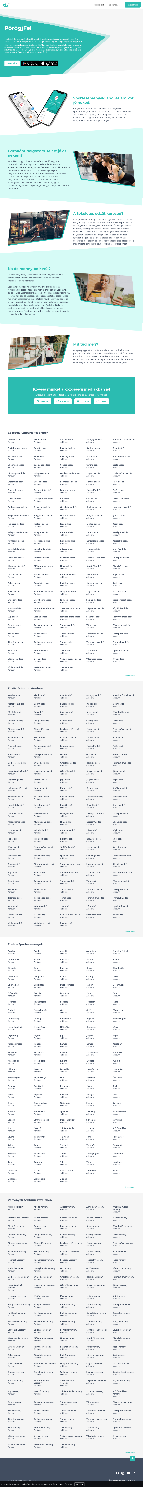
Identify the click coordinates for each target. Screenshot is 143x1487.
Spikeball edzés (67, 601)
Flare (116, 994)
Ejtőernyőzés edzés (122, 474)
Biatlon (90, 960)
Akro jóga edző (93, 696)
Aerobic (11, 952)
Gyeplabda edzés (68, 508)
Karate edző (66, 789)
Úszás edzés (40, 660)
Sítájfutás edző (67, 848)
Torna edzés (66, 643)
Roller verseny (15, 1356)
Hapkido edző (93, 764)
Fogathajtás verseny (44, 1261)
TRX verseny (66, 1428)
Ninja (63, 1078)
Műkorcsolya (40, 1078)
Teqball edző (66, 890)
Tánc (90, 1138)
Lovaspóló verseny (122, 1331)
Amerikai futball (120, 952)
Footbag (64, 1003)
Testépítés (118, 1146)
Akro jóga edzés (94, 440)
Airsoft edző (66, 696)
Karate (63, 1045)
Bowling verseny (68, 1227)
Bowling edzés (67, 457)
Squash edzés (14, 609)
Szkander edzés (94, 617)
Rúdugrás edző (93, 840)
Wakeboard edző (42, 924)
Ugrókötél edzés (121, 651)
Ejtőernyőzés (119, 986)
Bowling (64, 969)
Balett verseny (41, 1218)
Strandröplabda (41, 1121)
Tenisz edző (40, 890)
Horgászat (91, 1028)
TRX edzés (65, 651)
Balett (37, 960)
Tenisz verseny (41, 1411)
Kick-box (64, 1053)
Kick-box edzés (67, 542)
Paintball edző (41, 831)
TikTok (103, 401)
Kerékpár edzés (120, 533)
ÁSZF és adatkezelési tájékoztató (122, 1480)
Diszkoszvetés (67, 986)
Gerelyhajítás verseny (44, 1269)
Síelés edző (13, 848)
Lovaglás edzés (67, 558)
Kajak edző (118, 780)
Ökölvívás (117, 1078)
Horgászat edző (94, 772)
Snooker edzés (15, 601)
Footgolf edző (93, 747)
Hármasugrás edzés (122, 508)
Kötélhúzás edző (42, 806)
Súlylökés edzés (120, 609)
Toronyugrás (92, 1154)
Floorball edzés (15, 491)
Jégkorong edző (15, 780)
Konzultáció (92, 1053)
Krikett (63, 1062)
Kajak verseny (119, 1297)
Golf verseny (92, 1269)
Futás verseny (119, 1261)
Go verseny (65, 1269)
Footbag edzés (67, 491)
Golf (90, 1011)
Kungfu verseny (120, 1322)
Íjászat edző (119, 772)
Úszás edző (39, 915)
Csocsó (63, 977)
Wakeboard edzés (42, 668)
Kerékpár (117, 1045)
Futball (11, 1011)
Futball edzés (14, 499)
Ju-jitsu (90, 1036)
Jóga (63, 1036)
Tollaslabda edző (42, 899)
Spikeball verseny (68, 1373)
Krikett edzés (66, 550)
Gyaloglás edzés (42, 508)
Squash (11, 1121)
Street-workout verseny (67, 1383)
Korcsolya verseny (121, 1314)
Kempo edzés (93, 533)
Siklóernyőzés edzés (44, 592)
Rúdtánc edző (67, 840)
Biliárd (116, 960)
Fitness (90, 994)
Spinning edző (93, 856)
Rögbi (116, 1087)
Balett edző (39, 705)
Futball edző (14, 755)
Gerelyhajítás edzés (43, 499)
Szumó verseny (15, 1403)
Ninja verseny (67, 1339)
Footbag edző (67, 747)
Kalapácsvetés (15, 1045)
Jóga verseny (66, 1297)
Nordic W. (91, 1078)
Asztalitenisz (14, 960)
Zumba (63, 1180)
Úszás (37, 1171)
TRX (63, 1163)
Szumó (11, 1138)
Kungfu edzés (119, 550)
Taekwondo (39, 1138)
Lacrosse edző (41, 814)
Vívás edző (118, 915)
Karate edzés (66, 533)
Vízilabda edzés (15, 668)
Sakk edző (117, 840)
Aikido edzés (40, 440)
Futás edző (118, 747)
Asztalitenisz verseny (18, 1218)
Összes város (130, 676)
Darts (116, 977)
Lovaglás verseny (68, 1331)
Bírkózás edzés (15, 457)
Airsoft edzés (66, 440)
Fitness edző (92, 738)
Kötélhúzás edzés (42, 550)
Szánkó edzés (40, 617)
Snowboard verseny (43, 1373)
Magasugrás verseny (18, 1339)
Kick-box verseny (68, 1314)
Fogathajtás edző (42, 747)
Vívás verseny (119, 1437)
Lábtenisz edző (15, 814)
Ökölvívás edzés (120, 567)
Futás (116, 1003)
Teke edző (13, 890)
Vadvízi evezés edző (70, 915)
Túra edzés (91, 651)
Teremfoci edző (94, 890)
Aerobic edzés (14, 440)
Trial (11, 1163)
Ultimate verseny (16, 1437)
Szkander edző (93, 873)
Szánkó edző (40, 873)
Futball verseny (15, 1269)
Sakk (116, 1095)
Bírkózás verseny (16, 1227)
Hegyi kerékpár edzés (18, 516)
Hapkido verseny (94, 1278)
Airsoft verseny (67, 1208)
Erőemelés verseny (17, 1252)
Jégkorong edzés (16, 525)
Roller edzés (14, 584)
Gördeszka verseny (122, 1269)
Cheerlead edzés (16, 466)
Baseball (64, 960)
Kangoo (37, 1045)
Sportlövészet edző (122, 856)
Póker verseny (93, 1348)
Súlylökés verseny (121, 1381)
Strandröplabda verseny (41, 1383)
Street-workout (67, 1121)
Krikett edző (66, 806)
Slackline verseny (121, 1364)
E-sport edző (92, 730)
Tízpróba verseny (16, 1420)
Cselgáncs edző (41, 721)
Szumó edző (14, 882)
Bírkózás (12, 969)
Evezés (37, 994)
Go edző (64, 755)
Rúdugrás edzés (94, 584)
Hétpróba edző (67, 772)
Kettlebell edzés (16, 542)
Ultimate (12, 1171)
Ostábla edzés (15, 575)
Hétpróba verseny (69, 1286)
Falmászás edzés (68, 482)
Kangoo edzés (41, 533)
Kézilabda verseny (43, 1314)
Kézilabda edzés (42, 542)
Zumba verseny (67, 1445)
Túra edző (91, 907)
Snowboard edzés (42, 601)
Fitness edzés (93, 482)
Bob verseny (40, 1227)
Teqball (64, 1146)
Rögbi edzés (118, 575)
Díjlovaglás (13, 986)
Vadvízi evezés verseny (71, 1437)
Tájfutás (64, 1138)
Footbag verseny (68, 1261)
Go (63, 1011)
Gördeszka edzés (121, 499)
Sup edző (12, 873)
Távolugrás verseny (122, 1403)
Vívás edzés (118, 660)
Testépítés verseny (122, 1411)
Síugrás (90, 1104)
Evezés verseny (41, 1252)
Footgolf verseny (94, 1261)
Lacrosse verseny (42, 1331)
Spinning (90, 1112)
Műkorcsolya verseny (44, 1339)
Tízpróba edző (15, 899)
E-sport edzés (93, 474)
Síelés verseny (15, 1364)
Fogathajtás (40, 1003)
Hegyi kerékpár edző (18, 772)
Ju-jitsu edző (92, 780)
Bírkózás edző (14, 713)
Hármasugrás (119, 1019)
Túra (90, 1163)
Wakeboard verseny (43, 1445)
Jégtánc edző (40, 780)
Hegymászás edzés (43, 516)
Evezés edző (40, 738)
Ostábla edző (14, 831)
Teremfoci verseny (95, 1411)
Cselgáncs (39, 977)
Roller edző (13, 840)
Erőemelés (13, 994)
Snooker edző (14, 856)
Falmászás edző (68, 738)
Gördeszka (118, 1011)
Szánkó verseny (41, 1392)
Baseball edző (67, 705)
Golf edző (91, 755)
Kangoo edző (40, 789)
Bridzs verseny (93, 1227)
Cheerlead (13, 977)
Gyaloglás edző (41, 764)
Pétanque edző (67, 831)
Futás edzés (118, 491)
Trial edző (13, 907)
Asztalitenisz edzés (17, 449)
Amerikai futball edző (123, 696)
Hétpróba (65, 1028)
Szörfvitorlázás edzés (123, 617)
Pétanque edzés (68, 575)
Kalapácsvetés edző (17, 789)
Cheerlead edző (15, 721)
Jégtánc (37, 1036)
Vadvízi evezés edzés (70, 660)
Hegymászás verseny (44, 1286)
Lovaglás (64, 1070)
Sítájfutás (65, 1104)
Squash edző (14, 865)
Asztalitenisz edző (17, 705)
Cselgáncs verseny (43, 1235)
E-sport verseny (94, 1244)
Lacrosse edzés (41, 558)
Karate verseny (67, 1305)
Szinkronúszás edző (69, 873)
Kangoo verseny (42, 1305)
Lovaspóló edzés (121, 558)
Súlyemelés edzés (95, 609)
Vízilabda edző (15, 924)
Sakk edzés (118, 584)
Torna (63, 1154)
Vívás (116, 1171)
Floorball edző (15, 747)
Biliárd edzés (119, 449)
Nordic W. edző (93, 823)
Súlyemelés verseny (96, 1381)
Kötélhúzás (39, 1062)
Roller (11, 1095)
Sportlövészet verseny (123, 1373)
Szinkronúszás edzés (70, 617)
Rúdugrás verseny (95, 1356)
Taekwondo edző (42, 882)
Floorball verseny (16, 1261)
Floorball (12, 1003)
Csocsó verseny (67, 1235)
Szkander (90, 1129)
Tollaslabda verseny (44, 1420)
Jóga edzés (65, 525)
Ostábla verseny (16, 1348)
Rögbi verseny (119, 1348)
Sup (11, 1129)
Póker (90, 1087)
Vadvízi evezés (67, 1171)
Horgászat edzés (94, 516)
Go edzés (64, 499)
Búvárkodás (118, 969)
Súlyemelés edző (94, 865)
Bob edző (38, 713)
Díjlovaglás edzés (16, 474)
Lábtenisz (12, 1070)
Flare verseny (119, 1252)
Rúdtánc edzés (67, 584)
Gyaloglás (39, 1019)
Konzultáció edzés (95, 542)
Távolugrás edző (121, 882)
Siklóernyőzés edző (43, 848)
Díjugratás (39, 986)
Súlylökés (117, 1121)
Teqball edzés (67, 634)
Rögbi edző (118, 831)
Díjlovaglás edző (16, 730)
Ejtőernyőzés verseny (123, 1244)
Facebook (44, 401)
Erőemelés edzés (16, 482)
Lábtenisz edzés (16, 558)
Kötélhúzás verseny (43, 1322)
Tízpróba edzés (15, 643)
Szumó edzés (14, 626)
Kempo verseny (94, 1305)
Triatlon (38, 1163)
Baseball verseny (68, 1218)
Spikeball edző (67, 856)
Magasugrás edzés (17, 567)
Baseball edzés (67, 449)
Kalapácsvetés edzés (18, 533)
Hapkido (90, 1019)
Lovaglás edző (67, 814)
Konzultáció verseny (96, 1314)
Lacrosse (38, 1070)
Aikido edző (39, 696)
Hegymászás (40, 1028)
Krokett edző (92, 806)
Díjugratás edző (41, 730)
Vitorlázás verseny (95, 1437)
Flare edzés (118, 482)
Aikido (37, 952)
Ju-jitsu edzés (93, 525)
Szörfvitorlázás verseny (120, 1393)
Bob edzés (39, 457)
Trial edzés (13, 651)
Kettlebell (13, 1053)
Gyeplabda (65, 1019)
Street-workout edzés (71, 609)
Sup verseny (14, 1392)
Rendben (79, 1484)
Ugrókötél (117, 1163)
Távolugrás (118, 1138)
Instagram (64, 401)
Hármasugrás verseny (123, 1278)
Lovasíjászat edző (95, 814)
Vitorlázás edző (93, 915)
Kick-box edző (67, 797)
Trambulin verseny (122, 1420)
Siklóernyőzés (40, 1104)
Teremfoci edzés (94, 634)
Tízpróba (12, 1154)
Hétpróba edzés (68, 516)
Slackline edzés (120, 592)
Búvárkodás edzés (121, 457)
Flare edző (118, 738)
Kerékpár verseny (121, 1305)
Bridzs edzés (92, 457)
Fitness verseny (94, 1252)
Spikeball (64, 1112)
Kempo (90, 1045)
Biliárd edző (118, 705)
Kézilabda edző (41, 797)
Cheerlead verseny (17, 1235)
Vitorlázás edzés (94, 660)
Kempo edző (92, 789)
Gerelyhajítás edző (43, 755)
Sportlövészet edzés (122, 601)
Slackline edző (119, 848)
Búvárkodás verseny (122, 1227)
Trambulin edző (120, 899)
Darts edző (118, 721)
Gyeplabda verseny (69, 1278)
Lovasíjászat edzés (95, 558)
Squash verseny (15, 1381)
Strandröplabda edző (44, 865)
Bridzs (90, 969)
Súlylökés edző (120, 865)
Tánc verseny (92, 1403)
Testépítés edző (120, 890)
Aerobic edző (14, 696)
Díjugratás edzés (42, 474)
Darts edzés (118, 466)
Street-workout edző (70, 865)
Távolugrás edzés (121, 626)
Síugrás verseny (94, 1364)
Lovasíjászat (92, 1070)
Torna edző (65, 899)
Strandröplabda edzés (44, 609)
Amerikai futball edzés (124, 440)
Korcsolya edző (120, 797)
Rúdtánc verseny (68, 1356)
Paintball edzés (41, 575)
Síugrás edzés (93, 592)
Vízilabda (12, 1180)
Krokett (90, 1062)
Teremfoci (91, 1146)
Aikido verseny (41, 1208)
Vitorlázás (91, 1171)
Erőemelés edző (15, 738)
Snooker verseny (16, 1373)
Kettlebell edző (15, 797)
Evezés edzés (40, 482)
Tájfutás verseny (68, 1403)
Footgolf (90, 1003)
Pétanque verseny (69, 1348)
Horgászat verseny (95, 1286)
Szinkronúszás (67, 1129)
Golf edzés (91, 499)
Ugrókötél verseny (122, 1428)
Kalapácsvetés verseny (19, 1305)
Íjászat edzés (119, 516)
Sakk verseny (119, 1356)
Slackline (117, 1104)
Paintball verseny (42, 1348)
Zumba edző (66, 924)
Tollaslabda (39, 1154)
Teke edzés (13, 634)
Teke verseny (14, 1411)
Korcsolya (117, 1053)
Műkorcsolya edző (43, 823)
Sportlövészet (119, 1112)
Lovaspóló (118, 1070)
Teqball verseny (68, 1411)
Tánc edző (91, 882)
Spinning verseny (94, 1373)
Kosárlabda (13, 1062)
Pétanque (65, 1087)
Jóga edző (65, 780)
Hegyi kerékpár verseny (15, 1287)
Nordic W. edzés (94, 567)
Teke (11, 1146)
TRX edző (64, 907)
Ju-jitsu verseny (94, 1297)
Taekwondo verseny (44, 1403)
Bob (37, 969)
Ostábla (12, 1087)
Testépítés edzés (121, 634)
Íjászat (116, 1028)
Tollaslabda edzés (43, 643)
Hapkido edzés (93, 508)
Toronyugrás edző (95, 899)
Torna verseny (67, 1420)
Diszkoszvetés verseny (71, 1244)
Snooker (12, 1112)
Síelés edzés (14, 592)
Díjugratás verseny (43, 1244)
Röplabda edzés (41, 584)
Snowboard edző (42, 856)
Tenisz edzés (40, 634)
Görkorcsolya (14, 1019)
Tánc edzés (91, 626)
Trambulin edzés (121, 643)
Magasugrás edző (16, 823)
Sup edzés (13, 617)
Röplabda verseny (42, 1356)
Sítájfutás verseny (69, 1364)
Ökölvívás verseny (121, 1339)
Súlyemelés (92, 1121)
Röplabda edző (41, 840)
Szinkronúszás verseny (71, 1392)
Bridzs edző (92, 713)
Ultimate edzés (15, 660)
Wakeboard (39, 1180)
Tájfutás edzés (67, 626)
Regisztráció (12, 63)
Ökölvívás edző (120, 823)
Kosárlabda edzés (16, 550)
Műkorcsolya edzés (43, 567)
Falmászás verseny (69, 1252)
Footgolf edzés (93, 491)
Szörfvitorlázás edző (122, 873)
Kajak (116, 1036)
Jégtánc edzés (41, 525)
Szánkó (37, 1129)
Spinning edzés (93, 601)
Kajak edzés (118, 525)
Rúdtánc (64, 1095)
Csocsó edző (66, 721)
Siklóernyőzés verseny (45, 1364)
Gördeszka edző (120, 755)
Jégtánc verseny (42, 1297)
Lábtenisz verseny (17, 1331)
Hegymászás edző (43, 772)
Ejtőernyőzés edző (122, 730)
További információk (65, 1484)
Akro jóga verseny (95, 1208)
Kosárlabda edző (16, 806)
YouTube (84, 401)
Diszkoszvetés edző (69, 730)
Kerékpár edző (120, 789)
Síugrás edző (92, 848)
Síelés (11, 1104)
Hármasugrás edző (122, 764)
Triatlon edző (40, 907)
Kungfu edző (119, 806)
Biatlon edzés (93, 449)
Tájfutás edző (67, 882)
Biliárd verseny (120, 1218)
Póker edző (91, 831)
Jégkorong (13, 1036)
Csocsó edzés (66, 466)
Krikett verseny (67, 1322)
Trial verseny (14, 1428)
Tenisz (37, 1146)
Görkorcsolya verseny (18, 1278)
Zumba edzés (66, 668)
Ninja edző (65, 823)
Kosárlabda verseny (17, 1322)
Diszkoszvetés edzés (70, 474)
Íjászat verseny (120, 1286)
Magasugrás (14, 1078)
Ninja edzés (66, 567)
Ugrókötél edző (120, 907)
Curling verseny (94, 1235)
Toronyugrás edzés (95, 643)
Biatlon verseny (94, 1218)
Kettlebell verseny (17, 1314)
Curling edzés (93, 466)
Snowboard (39, 1112)
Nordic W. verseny (95, 1339)
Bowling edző (66, 713)
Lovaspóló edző (120, 814)
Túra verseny (92, 1428)
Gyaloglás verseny (43, 1278)
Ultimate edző (15, 915)
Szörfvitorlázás (120, 1129)
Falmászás (65, 994)
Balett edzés (40, 449)
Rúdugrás (91, 1095)
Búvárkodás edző (121, 713)
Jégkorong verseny (17, 1297)
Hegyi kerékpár (15, 1028)
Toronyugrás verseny (96, 1420)
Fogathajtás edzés (43, 491)
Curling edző (92, 721)
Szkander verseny (95, 1392)
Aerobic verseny (15, 1208)
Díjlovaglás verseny (17, 1244)
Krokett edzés (93, 550)
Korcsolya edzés (120, 542)
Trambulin (118, 1154)
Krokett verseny (94, 1322)
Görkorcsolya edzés (17, 508)
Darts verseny (119, 1235)
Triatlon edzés (41, 651)
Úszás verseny (41, 1437)
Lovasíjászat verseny (96, 1331)
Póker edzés (92, 575)
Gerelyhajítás (40, 1011)
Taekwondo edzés (43, 626)
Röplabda (38, 1095)
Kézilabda (39, 1053)
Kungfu (116, 1062)
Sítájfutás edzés (68, 592)
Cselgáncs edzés (42, 466)
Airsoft (63, 952)
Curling (90, 977)
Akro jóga (91, 952)
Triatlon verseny (42, 1428)
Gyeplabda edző (68, 764)
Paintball (38, 1087)
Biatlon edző (92, 705)
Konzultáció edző (94, 797)
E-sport (90, 986)
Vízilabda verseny (16, 1445)
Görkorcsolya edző (17, 764)
